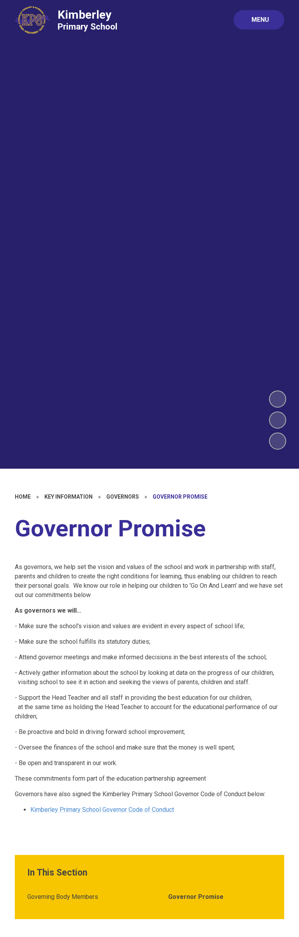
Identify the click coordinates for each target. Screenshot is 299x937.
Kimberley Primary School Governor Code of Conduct (102, 809)
